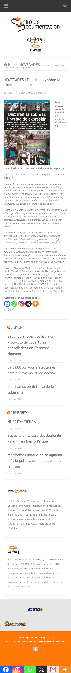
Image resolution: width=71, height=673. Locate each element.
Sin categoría (40, 92)
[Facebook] (7, 304)
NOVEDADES (27, 92)
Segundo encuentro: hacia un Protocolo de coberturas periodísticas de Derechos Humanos (30, 345)
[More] (35, 304)
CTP (10, 309)
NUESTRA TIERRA (21, 421)
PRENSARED (19, 412)
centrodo (11, 92)
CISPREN (16, 327)
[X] (28, 304)
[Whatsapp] (14, 304)
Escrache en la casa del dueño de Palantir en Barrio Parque (34, 438)
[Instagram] (21, 304)
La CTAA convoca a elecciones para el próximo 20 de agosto (31, 370)
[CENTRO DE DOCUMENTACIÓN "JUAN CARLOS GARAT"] (35, 31)
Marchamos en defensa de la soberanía (30, 389)
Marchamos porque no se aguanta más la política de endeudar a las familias (34, 460)
